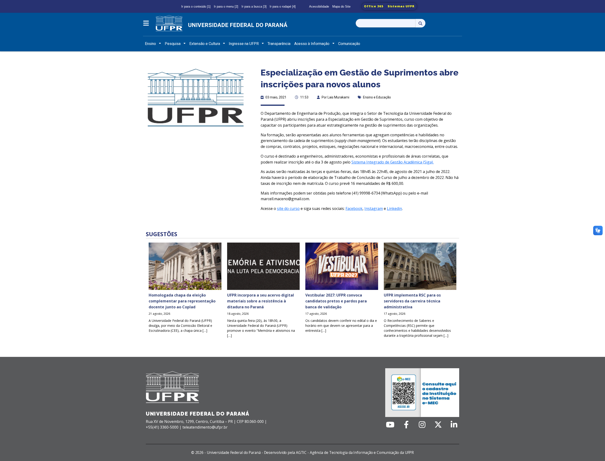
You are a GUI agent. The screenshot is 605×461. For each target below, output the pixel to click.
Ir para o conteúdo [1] (196, 6)
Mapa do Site (341, 6)
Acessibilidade (319, 6)
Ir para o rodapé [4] (283, 6)
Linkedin (394, 208)
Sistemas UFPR (401, 6)
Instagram (373, 208)
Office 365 (374, 6)
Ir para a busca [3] (254, 6)
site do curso (288, 208)
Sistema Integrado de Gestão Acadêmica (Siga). (392, 162)
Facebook (354, 208)
